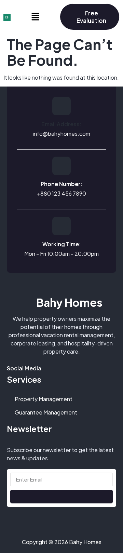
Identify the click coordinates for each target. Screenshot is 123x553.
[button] (35, 17)
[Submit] (61, 496)
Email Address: (61, 124)
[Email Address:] (61, 106)
